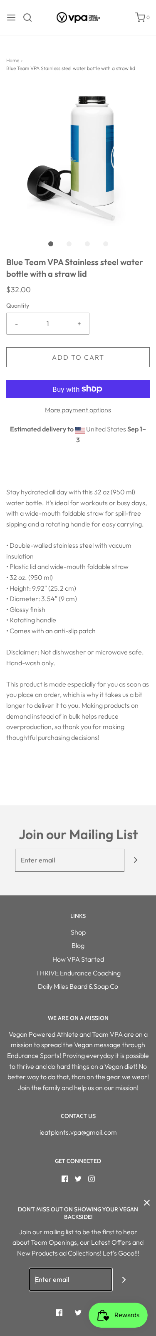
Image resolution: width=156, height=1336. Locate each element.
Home (12, 60)
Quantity (17, 305)
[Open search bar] (30, 17)
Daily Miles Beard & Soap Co (78, 986)
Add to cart (78, 357)
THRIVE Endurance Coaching (78, 973)
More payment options (78, 410)
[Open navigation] (11, 17)
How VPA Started (78, 959)
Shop (78, 932)
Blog (78, 945)
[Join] (135, 860)
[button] (78, 156)
